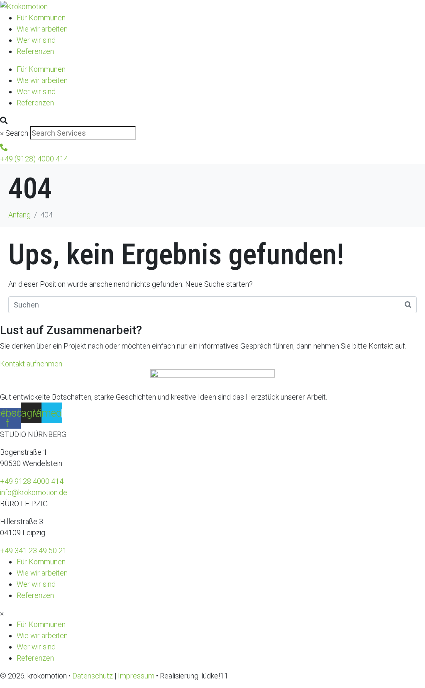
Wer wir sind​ (36, 40)
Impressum (136, 675)
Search (16, 133)
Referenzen (35, 51)
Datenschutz (92, 675)
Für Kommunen (41, 17)
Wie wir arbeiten (42, 28)
